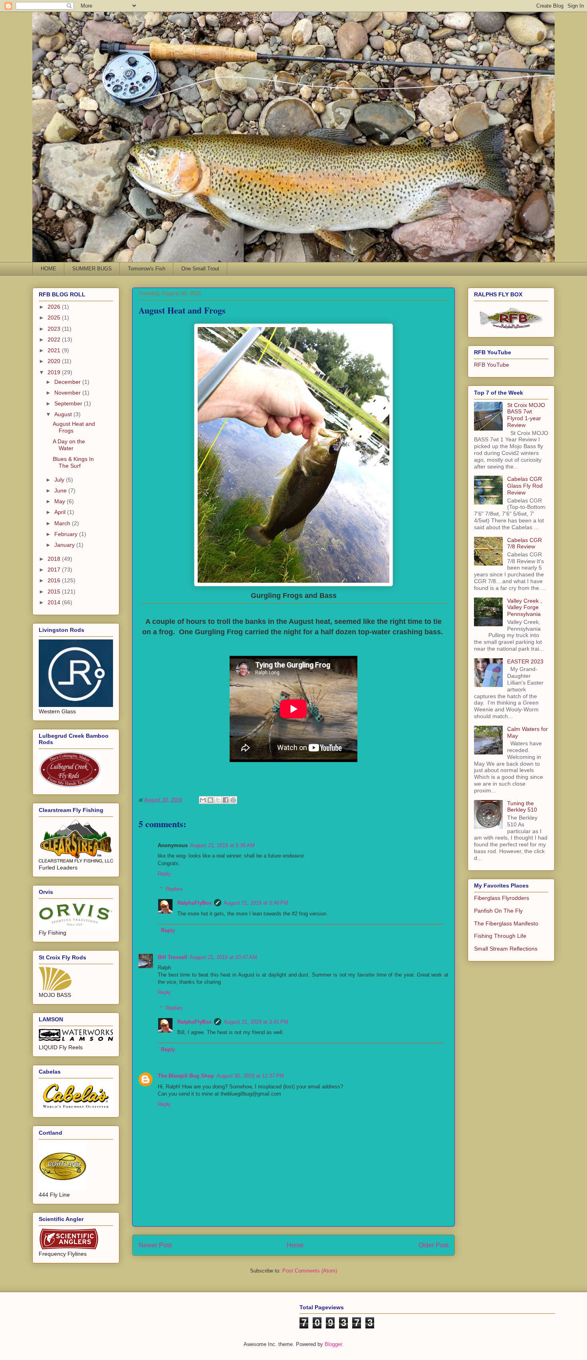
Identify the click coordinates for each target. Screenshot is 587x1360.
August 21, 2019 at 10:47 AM (223, 957)
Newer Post (155, 1245)
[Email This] (203, 800)
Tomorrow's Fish (146, 269)
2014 (55, 602)
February (66, 534)
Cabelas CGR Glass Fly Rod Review (525, 486)
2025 (55, 317)
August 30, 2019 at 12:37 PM (250, 1076)
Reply (164, 874)
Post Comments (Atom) (309, 1271)
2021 (55, 350)
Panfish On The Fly (498, 910)
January (65, 545)
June (61, 490)
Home (295, 1245)
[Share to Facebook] (226, 800)
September (69, 403)
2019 (55, 372)
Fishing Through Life (500, 936)
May (60, 501)
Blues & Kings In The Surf (73, 462)
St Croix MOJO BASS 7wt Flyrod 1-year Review (526, 415)
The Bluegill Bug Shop (186, 1076)
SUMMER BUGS (92, 269)
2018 (55, 559)
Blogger (333, 1344)
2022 (55, 339)
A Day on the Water (69, 444)
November (68, 392)
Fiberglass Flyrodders (501, 898)
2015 (55, 591)
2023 (55, 329)
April (60, 512)
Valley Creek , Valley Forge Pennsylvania (524, 607)
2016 (55, 580)
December (68, 382)
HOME (48, 269)
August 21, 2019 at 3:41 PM (256, 1022)
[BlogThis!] (210, 800)
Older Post (433, 1245)
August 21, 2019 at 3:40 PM (256, 903)
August (63, 414)
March (63, 523)
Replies (174, 889)
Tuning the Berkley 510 (522, 806)
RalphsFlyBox (194, 903)
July (60, 479)
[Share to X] (218, 800)
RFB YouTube (491, 364)
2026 (55, 307)
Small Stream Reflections (505, 948)
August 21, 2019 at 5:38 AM (222, 845)
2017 (55, 569)
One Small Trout (200, 269)
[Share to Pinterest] (233, 800)
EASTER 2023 (525, 661)
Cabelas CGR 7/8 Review (524, 543)
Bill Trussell (172, 957)
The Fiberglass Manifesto (506, 923)
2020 (55, 361)
